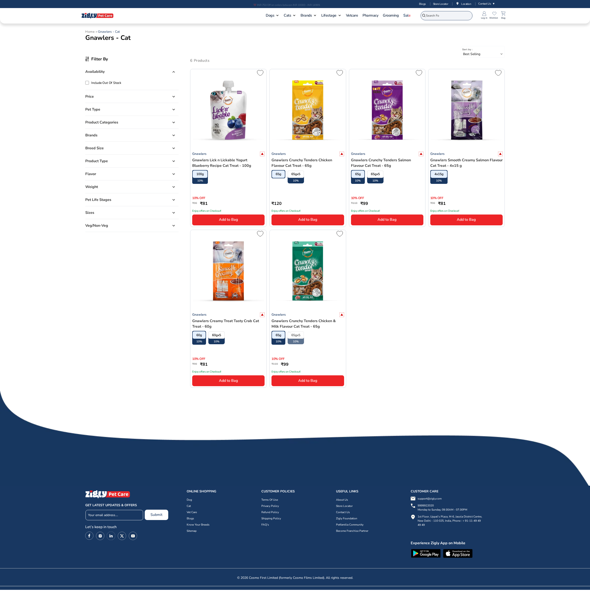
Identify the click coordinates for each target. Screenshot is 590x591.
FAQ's (265, 524)
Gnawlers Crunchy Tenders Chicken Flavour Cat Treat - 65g (301, 163)
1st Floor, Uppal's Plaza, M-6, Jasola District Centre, (450, 516)
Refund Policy (270, 512)
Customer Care (424, 491)
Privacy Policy (270, 506)
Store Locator (440, 4)
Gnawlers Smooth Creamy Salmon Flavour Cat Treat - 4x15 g (466, 163)
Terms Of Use (269, 500)
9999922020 (442, 508)
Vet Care (192, 512)
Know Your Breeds (198, 524)
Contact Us (486, 4)
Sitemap (192, 531)
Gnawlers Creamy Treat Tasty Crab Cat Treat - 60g (225, 323)
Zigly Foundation (346, 518)
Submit (156, 514)
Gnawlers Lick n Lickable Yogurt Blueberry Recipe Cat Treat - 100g (221, 163)
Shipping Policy (271, 518)
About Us (342, 500)
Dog (189, 500)
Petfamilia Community (349, 524)
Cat (189, 506)
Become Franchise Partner (352, 531)
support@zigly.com (430, 498)
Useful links (347, 491)
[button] (272, 16)
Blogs (422, 4)
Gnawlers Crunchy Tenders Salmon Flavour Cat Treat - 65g (381, 163)
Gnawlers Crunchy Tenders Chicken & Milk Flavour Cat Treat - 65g (303, 323)
